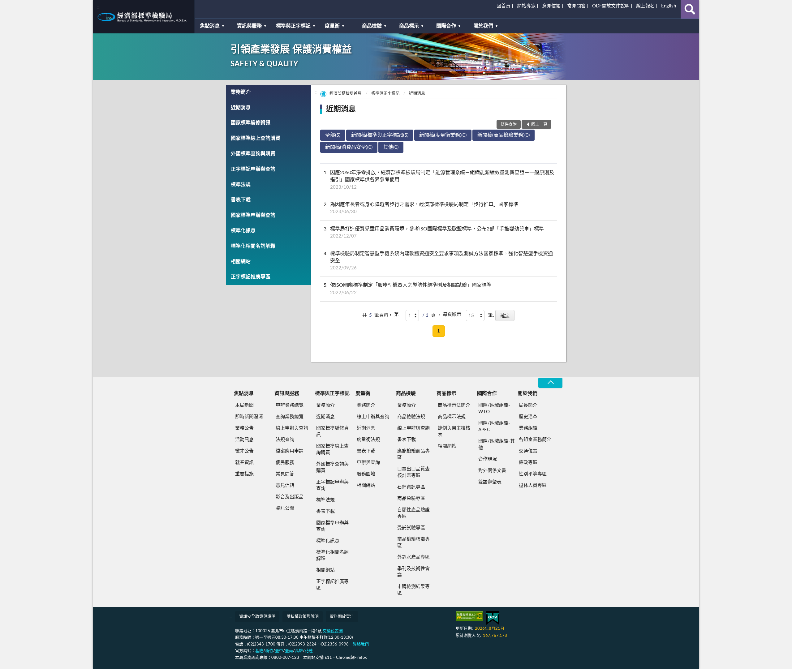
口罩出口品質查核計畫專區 (413, 472)
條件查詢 (509, 124)
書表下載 (241, 199)
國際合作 (446, 26)
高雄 (299, 651)
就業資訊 (244, 462)
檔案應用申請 (289, 451)
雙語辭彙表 (489, 482)
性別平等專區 (533, 474)
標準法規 (241, 184)
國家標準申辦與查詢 (253, 215)
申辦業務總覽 (289, 405)
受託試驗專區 (411, 527)
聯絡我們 (361, 644)
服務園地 (366, 474)
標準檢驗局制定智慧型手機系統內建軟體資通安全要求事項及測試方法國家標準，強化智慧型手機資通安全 (438, 260)
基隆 (259, 651)
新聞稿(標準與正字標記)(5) (379, 135)
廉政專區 (528, 462)
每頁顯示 (452, 314)
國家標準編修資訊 (250, 122)
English (668, 6)
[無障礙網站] (469, 616)
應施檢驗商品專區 (413, 454)
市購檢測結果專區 (413, 589)
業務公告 (244, 428)
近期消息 (241, 107)
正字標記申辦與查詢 (253, 169)
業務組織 (528, 428)
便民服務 (285, 462)
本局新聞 (244, 405)
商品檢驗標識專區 (413, 542)
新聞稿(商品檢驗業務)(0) (503, 135)
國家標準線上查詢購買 (255, 138)
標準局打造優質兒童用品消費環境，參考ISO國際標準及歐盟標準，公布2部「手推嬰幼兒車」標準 (434, 232)
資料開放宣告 (342, 617)
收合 (550, 383)
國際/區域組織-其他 (496, 444)
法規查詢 (285, 439)
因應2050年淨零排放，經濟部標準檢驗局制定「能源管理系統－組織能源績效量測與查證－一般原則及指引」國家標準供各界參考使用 (439, 179)
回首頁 (503, 6)
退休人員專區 (533, 485)
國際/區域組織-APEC (494, 426)
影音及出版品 (289, 497)
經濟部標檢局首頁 (345, 94)
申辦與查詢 (368, 462)
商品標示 (409, 26)
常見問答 (576, 6)
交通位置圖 (333, 631)
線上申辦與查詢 (292, 428)
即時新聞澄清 (249, 416)
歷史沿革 (528, 416)
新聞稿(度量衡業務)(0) (443, 135)
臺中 (279, 651)
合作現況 (487, 459)
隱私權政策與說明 (302, 617)
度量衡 (332, 26)
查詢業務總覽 (289, 416)
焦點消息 (210, 26)
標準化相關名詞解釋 (253, 246)
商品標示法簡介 (454, 405)
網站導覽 (526, 6)
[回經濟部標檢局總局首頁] (144, 16)
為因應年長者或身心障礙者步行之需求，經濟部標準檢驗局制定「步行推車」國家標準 (421, 208)
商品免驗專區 (411, 498)
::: (99, 7)
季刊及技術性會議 (413, 571)
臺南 (289, 651)
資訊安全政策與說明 (257, 617)
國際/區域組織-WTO (494, 408)
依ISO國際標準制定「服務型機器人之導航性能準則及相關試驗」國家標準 (408, 289)
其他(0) (390, 147)
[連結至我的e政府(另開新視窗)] (492, 618)
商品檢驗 (372, 26)
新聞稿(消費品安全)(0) (348, 147)
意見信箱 (551, 6)
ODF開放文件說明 (611, 6)
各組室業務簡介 (535, 439)
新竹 (269, 651)
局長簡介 (528, 405)
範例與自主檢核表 (454, 431)
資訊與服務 (249, 26)
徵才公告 (244, 451)
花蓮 (309, 651)
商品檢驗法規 (411, 416)
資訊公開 (285, 508)
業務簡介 (241, 92)
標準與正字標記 (293, 26)
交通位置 (528, 451)
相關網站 (241, 261)
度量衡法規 (368, 439)
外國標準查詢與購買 (253, 153)
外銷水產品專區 (413, 557)
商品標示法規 (452, 416)
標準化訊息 (243, 230)
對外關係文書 (492, 470)
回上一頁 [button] (539, 124)
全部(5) (332, 135)
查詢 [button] (690, 9)
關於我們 (483, 26)
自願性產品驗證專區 (413, 513)
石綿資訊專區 (411, 487)
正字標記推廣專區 (250, 276)
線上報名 (645, 6)
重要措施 (244, 474)
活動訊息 (244, 439)
